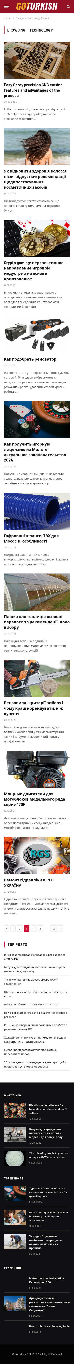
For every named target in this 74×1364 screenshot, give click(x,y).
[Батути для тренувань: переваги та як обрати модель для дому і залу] (15, 1134)
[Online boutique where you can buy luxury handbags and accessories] (15, 1217)
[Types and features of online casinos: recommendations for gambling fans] (15, 1193)
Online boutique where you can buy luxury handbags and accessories (48, 1216)
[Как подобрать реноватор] (37, 334)
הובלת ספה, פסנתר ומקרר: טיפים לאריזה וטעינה (32, 1004)
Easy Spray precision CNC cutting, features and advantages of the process (34, 90)
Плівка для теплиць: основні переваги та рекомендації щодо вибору (37, 621)
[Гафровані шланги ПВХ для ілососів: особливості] (37, 511)
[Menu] (6, 6)
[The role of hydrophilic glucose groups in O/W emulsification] (15, 1158)
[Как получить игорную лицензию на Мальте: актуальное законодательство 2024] (37, 419)
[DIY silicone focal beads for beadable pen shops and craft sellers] (15, 1110)
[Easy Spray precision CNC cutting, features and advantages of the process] (37, 60)
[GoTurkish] (37, 6)
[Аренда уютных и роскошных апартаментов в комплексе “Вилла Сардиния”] (15, 1303)
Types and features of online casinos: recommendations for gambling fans (48, 1192)
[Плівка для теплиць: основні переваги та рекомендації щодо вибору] (37, 592)
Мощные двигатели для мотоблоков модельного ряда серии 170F (34, 799)
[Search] (68, 6)
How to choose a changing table (49, 1326)
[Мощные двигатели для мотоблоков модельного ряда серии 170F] (37, 769)
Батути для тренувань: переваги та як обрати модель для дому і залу (46, 1133)
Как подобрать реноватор (30, 359)
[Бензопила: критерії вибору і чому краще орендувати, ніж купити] (37, 678)
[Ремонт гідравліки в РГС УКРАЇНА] (37, 855)
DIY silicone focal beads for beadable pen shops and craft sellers (48, 1109)
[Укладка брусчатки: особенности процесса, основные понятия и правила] (15, 1241)
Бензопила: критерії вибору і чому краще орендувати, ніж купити (33, 708)
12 (53, 928)
